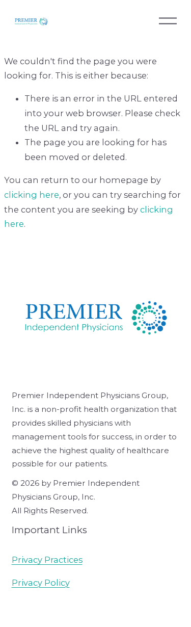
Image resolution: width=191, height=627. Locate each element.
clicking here (31, 195)
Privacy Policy (41, 583)
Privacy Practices (47, 560)
